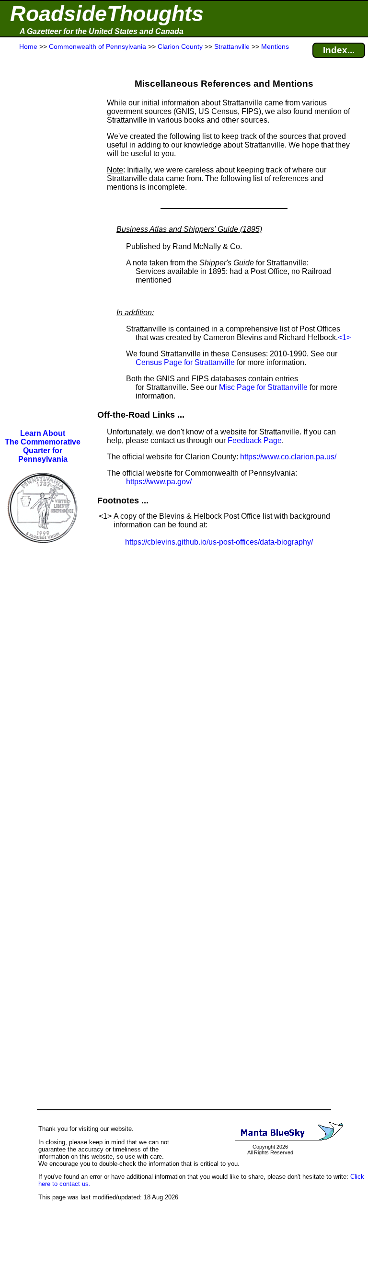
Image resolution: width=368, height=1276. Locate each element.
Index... (339, 50)
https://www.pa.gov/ (159, 482)
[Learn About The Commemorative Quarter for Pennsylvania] (42, 550)
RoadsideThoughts (107, 13)
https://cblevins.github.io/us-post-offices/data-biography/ (219, 542)
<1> (344, 337)
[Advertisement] (42, 240)
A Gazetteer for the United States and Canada (102, 31)
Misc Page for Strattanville (263, 387)
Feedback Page (255, 440)
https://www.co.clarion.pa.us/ (288, 457)
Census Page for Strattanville (185, 362)
